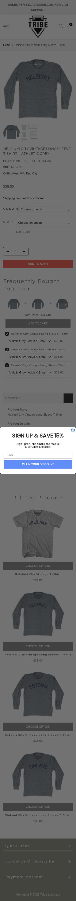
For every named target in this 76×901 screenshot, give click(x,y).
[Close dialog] (73, 430)
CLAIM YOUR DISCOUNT (38, 464)
